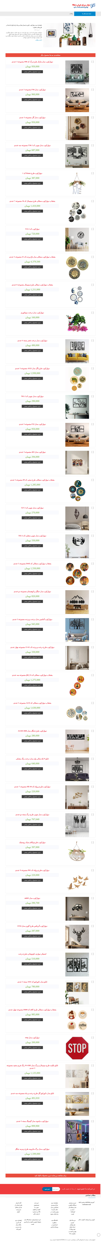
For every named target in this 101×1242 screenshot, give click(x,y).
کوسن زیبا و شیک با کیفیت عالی (86, 1219)
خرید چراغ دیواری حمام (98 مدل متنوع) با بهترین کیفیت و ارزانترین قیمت (32, 1222)
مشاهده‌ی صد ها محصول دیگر (50, 55)
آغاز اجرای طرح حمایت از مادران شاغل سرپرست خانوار (18, 1207)
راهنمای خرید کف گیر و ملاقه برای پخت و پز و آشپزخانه (18, 1225)
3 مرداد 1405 (37, 29)
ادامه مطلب (38, 40)
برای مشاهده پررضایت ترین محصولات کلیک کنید (50, 1175)
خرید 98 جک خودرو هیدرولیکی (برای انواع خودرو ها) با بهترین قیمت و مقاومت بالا (72, 1227)
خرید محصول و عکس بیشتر (32, 71)
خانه (94, 17)
